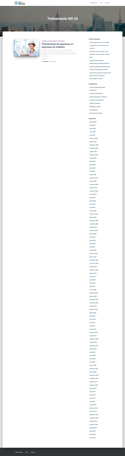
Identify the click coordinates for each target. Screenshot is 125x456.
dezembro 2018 (94, 414)
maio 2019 (92, 398)
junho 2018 (93, 434)
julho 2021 (92, 316)
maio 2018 (92, 437)
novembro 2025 (94, 148)
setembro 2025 (94, 155)
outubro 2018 (93, 421)
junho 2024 (93, 201)
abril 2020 (92, 362)
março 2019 (93, 404)
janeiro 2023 (93, 257)
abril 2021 (92, 326)
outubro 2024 (93, 187)
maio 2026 (92, 132)
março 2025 (93, 174)
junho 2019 (93, 395)
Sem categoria (94, 110)
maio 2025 (92, 168)
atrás (52, 61)
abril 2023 (92, 247)
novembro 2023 (94, 224)
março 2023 (93, 250)
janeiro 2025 (93, 181)
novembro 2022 (94, 263)
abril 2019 (92, 401)
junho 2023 (93, 240)
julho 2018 (92, 431)
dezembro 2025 (94, 145)
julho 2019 (92, 391)
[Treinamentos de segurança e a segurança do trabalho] (26, 48)
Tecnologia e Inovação (96, 113)
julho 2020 (92, 352)
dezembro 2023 (94, 220)
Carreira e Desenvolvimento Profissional (53, 41)
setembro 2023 (94, 230)
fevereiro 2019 (94, 408)
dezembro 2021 (94, 299)
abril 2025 (92, 171)
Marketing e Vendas (95, 106)
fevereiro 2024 (94, 214)
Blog (101, 3)
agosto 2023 (93, 233)
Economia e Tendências (96, 93)
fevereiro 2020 (94, 368)
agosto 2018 (93, 427)
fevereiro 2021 (94, 332)
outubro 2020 (93, 342)
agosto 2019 (93, 388)
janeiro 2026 (93, 141)
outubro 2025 (93, 151)
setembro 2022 (94, 270)
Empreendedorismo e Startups (98, 96)
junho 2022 (93, 280)
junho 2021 (93, 319)
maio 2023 (92, 243)
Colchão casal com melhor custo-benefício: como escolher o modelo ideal (100, 54)
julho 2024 (92, 197)
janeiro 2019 (93, 411)
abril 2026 (92, 135)
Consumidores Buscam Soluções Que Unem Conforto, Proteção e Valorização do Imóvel (100, 75)
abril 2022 (92, 286)
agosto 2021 (93, 312)
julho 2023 (92, 237)
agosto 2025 (93, 158)
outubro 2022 (93, 266)
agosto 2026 (93, 122)
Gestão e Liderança (95, 103)
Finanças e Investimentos (97, 100)
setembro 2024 (94, 191)
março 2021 (93, 329)
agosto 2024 (93, 194)
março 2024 (93, 210)
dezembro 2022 (94, 260)
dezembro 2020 (94, 339)
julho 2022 (92, 276)
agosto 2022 (93, 273)
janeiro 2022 (93, 296)
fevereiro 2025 (94, 178)
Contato (107, 3)
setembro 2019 (94, 385)
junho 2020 (93, 355)
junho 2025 (93, 164)
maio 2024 (92, 204)
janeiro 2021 (93, 335)
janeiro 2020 (93, 372)
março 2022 (93, 289)
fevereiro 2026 (94, 138)
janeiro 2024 (93, 217)
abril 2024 (92, 207)
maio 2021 (92, 322)
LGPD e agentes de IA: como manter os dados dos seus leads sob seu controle (99, 45)
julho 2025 (92, 161)
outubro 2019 (93, 381)
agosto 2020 (93, 349)
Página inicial (93, 3)
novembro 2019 (94, 378)
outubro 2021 (93, 306)
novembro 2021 (94, 303)
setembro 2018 (94, 424)
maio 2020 (92, 358)
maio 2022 (92, 283)
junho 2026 (93, 128)
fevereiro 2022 (94, 293)
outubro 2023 (93, 227)
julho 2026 (92, 125)
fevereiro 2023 (94, 253)
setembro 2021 (94, 309)
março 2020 (93, 365)
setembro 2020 (94, 345)
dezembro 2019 (94, 375)
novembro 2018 (94, 418)
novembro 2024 (94, 184)
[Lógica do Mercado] (20, 3)
